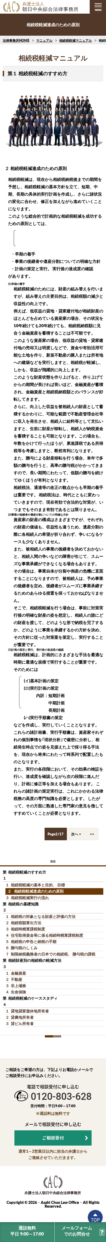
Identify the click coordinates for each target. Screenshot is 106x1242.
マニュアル (44, 40)
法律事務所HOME (16, 40)
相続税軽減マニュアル (75, 40)
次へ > (76, 834)
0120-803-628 (61, 1096)
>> (92, 834)
